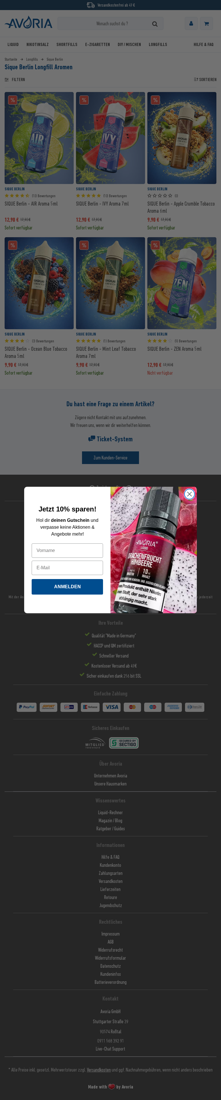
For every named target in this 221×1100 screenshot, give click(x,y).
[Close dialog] (189, 494)
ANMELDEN (67, 586)
